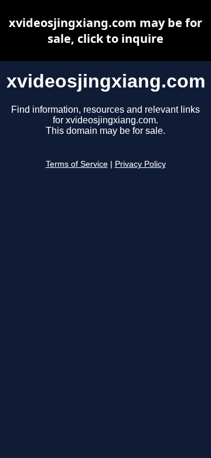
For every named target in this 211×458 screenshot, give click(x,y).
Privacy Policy (140, 164)
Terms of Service (77, 164)
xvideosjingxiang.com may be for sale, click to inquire (105, 30)
